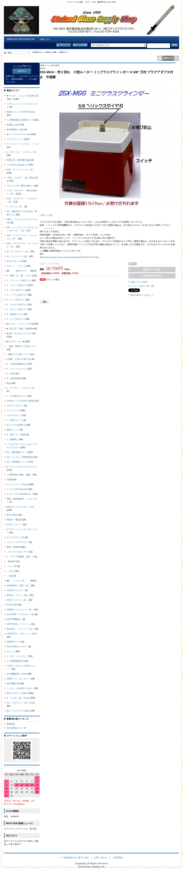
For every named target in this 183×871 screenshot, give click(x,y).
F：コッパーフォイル (17, 369)
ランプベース (13, 410)
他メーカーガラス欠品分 (18, 711)
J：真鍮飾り (12, 439)
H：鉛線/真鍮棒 (14, 378)
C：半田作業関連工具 (17, 364)
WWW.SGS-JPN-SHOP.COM (20, 39)
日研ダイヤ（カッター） (18, 678)
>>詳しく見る (46, 215)
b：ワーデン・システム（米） (21, 388)
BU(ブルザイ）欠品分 (17, 693)
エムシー (11, 651)
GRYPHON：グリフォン (18, 624)
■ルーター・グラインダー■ (20, 324)
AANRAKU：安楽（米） (18, 585)
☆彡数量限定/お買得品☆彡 (20, 120)
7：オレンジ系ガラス (17, 309)
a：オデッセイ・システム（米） (22, 152)
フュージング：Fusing (17, 484)
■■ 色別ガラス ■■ (20, 271)
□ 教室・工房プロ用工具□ (19, 359)
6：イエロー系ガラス (17, 304)
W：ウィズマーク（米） (18, 251)
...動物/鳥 (11, 561)
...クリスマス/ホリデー (17, 552)
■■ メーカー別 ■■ (20, 580)
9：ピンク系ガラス (16, 319)
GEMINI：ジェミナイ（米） (20, 609)
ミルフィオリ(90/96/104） (19, 494)
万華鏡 (10, 479)
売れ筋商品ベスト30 (16, 728)
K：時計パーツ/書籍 (16, 434)
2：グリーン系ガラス (17, 285)
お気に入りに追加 (138, 282)
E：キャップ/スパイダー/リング (22, 466)
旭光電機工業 (13, 683)
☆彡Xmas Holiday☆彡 (18, 165)
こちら (17, 76)
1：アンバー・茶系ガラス (19, 280)
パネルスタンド (14, 415)
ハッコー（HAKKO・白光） (20, 688)
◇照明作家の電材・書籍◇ (19, 475)
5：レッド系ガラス (16, 299)
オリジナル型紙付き (16, 425)
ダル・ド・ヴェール (16, 266)
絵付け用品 (12, 515)
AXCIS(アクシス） (15, 590)
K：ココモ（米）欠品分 (18, 698)
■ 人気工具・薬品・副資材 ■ (20, 328)
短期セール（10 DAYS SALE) (21, 112)
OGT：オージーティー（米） (21, 169)
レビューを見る (137, 286)
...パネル (11, 571)
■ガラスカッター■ (15, 341)
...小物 (10, 576)
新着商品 (11, 724)
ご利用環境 (117, 857)
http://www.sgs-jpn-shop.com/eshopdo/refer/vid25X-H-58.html (69, 257)
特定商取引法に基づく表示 (76, 857)
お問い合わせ (100, 857)
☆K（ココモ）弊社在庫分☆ (20, 185)
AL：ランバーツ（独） (18, 256)
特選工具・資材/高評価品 (19, 160)
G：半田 (11, 373)
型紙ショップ (13, 430)
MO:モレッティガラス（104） (21, 507)
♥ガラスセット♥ (14, 261)
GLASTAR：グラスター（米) (20, 614)
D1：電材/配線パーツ (17, 452)
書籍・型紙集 (13, 547)
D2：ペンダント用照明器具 (20, 457)
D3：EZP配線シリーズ (18, 462)
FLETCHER (12, 605)
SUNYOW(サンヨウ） (17, 646)
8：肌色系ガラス (15, 314)
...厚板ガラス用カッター (18, 354)
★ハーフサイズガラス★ (18, 134)
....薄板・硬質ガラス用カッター (22, 346)
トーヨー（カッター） (17, 656)
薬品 (9, 383)
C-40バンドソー (14, 524)
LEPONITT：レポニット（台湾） (22, 633)
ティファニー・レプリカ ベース (23, 144)
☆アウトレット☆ (15, 139)
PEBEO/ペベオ (14, 641)
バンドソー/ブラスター (18, 542)
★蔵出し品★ (13, 124)
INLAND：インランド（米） (20, 629)
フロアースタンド (15, 405)
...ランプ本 (12, 566)
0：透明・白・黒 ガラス (19, 275)
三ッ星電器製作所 (15, 661)
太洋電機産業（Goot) (17, 674)
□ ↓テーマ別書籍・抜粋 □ (20, 556)
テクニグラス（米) (15, 537)
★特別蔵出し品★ (15, 129)
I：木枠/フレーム (15, 420)
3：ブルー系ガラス (16, 290)
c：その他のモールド (17, 396)
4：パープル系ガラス (17, 295)
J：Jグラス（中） (15, 206)
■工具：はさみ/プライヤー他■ (21, 333)
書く (153, 286)
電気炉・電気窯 (14, 519)
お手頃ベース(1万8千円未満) (20, 401)
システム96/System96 (17, 489)
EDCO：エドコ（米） (17, 600)
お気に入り (45, 39)
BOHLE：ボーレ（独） (18, 595)
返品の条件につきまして (142, 295)
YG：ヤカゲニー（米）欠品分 (21, 703)
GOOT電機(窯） (14, 619)
